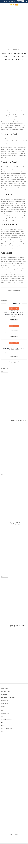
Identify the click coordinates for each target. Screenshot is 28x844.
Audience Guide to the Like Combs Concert (17, 626)
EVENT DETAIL (14, 319)
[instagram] (17, 838)
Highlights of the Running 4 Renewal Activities (17, 523)
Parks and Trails (14, 49)
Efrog (2, 722)
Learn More (20, 1)
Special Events (5, 713)
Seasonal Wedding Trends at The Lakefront (18, 421)
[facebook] (11, 838)
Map (2, 725)
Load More (14, 362)
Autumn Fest (14, 330)
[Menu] (2, 4)
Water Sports (4, 703)
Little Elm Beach (5, 691)
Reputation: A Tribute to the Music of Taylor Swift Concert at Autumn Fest (14, 348)
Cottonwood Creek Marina (8, 697)
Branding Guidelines (6, 719)
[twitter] (14, 838)
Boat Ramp (4, 694)
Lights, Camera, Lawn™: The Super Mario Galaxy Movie (14, 313)
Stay (2, 716)
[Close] (26, 1)
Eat (2, 710)
